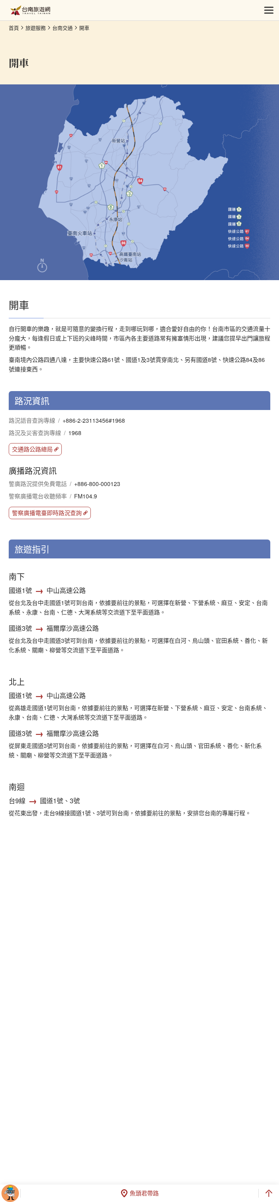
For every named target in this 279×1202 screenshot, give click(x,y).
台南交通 (62, 27)
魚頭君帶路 (144, 1193)
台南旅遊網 (30, 10)
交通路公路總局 (32, 449)
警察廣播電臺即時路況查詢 (47, 513)
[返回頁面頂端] (269, 1193)
